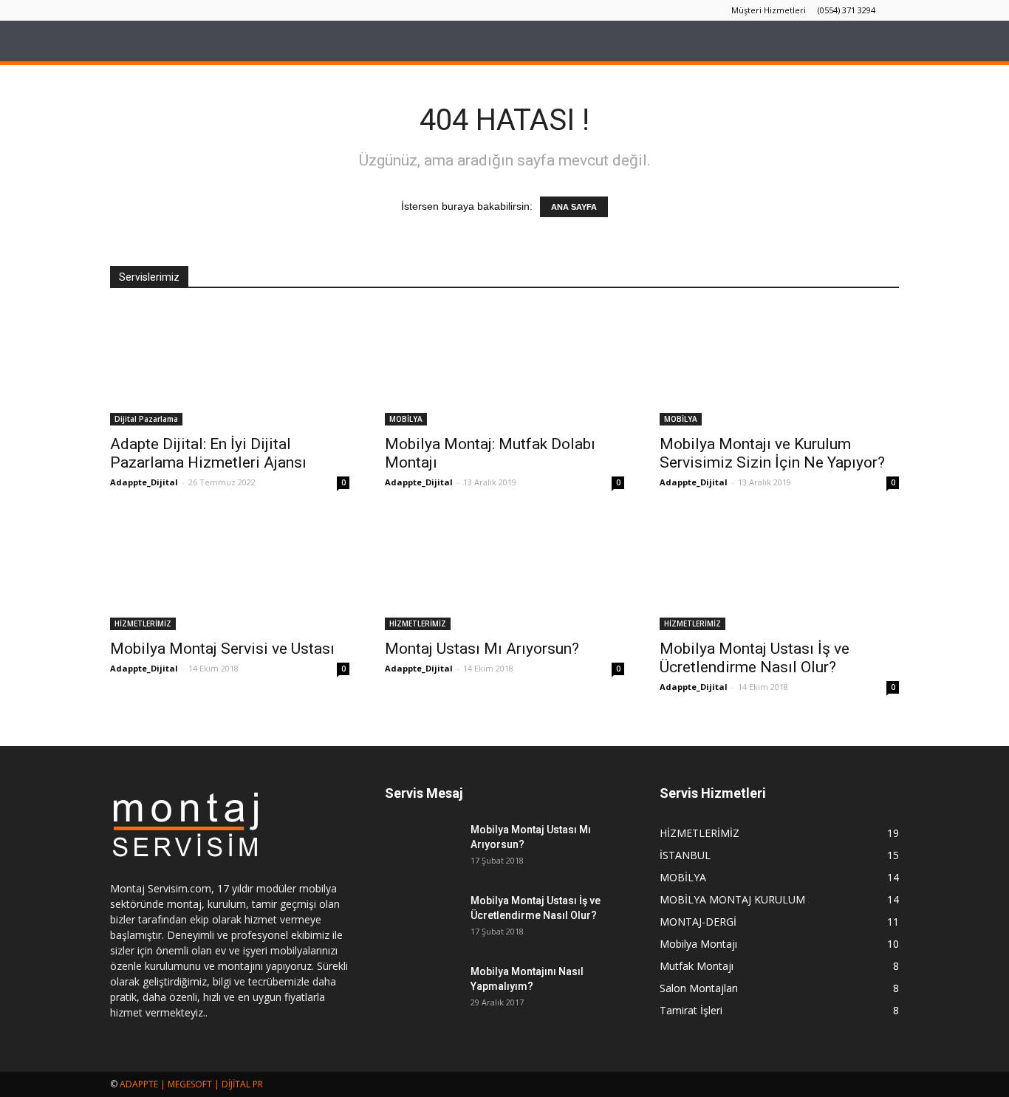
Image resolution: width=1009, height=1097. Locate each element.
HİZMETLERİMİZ (142, 623)
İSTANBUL (685, 855)
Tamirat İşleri (691, 1010)
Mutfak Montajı (696, 966)
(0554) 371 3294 (846, 10)
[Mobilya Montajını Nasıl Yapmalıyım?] (422, 990)
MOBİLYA (406, 419)
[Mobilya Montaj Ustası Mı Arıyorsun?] (422, 848)
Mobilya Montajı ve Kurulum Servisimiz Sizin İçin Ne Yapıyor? (772, 453)
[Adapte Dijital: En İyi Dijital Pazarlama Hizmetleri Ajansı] (229, 366)
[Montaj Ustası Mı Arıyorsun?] (504, 571)
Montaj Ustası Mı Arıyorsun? (482, 648)
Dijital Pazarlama (146, 419)
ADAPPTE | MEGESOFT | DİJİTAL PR (191, 1084)
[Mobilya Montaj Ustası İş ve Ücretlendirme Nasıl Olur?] (779, 571)
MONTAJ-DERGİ (698, 922)
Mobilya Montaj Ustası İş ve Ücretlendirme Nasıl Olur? (754, 658)
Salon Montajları (699, 988)
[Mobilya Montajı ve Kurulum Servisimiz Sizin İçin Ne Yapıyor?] (779, 366)
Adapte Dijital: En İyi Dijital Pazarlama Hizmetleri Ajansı (208, 453)
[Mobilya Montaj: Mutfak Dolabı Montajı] (504, 366)
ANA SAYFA (574, 206)
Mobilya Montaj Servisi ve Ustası (222, 648)
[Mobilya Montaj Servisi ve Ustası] (229, 571)
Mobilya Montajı (698, 944)
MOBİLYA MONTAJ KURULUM (732, 899)
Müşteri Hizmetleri (768, 10)
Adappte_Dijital (144, 482)
